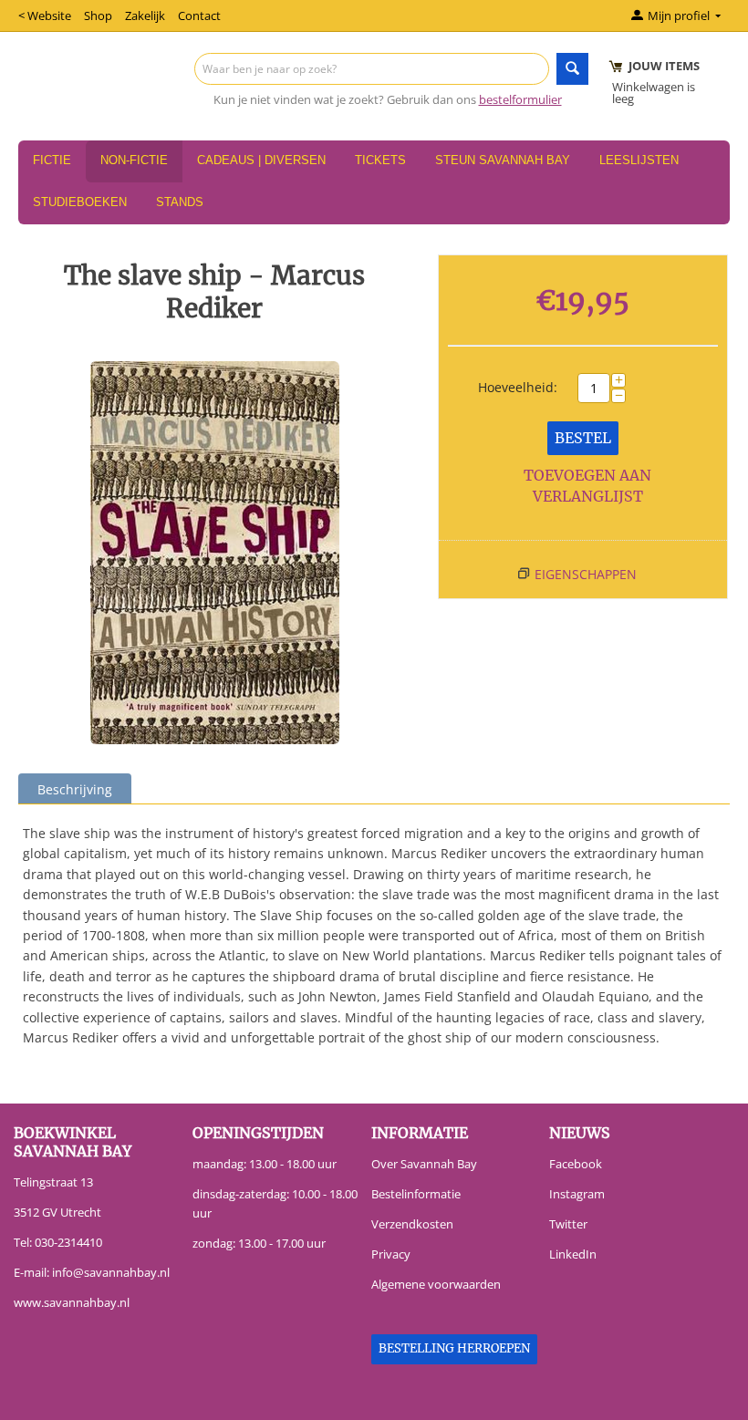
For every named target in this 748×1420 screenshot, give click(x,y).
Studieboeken (80, 202)
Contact (199, 15)
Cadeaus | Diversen (261, 160)
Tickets (380, 160)
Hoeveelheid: (517, 387)
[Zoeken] (572, 69)
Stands (179, 202)
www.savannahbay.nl (72, 1302)
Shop (98, 15)
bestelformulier (520, 99)
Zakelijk (145, 15)
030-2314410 (68, 1242)
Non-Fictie (134, 160)
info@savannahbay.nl (111, 1272)
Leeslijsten (639, 160)
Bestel (583, 438)
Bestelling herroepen (454, 1348)
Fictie (52, 160)
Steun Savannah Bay (502, 160)
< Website (44, 15)
